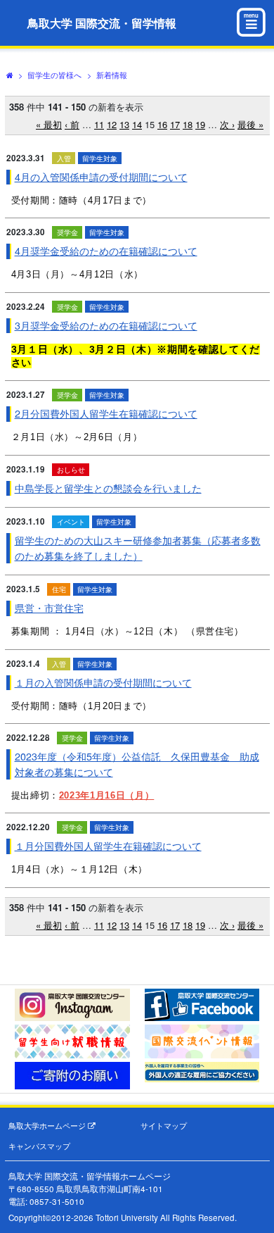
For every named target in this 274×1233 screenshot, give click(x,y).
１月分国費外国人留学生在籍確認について (108, 846)
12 (112, 124)
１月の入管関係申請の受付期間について (103, 682)
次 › (227, 124)
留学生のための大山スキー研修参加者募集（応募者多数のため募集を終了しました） (138, 547)
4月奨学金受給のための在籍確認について (106, 251)
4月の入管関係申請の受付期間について (101, 177)
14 (137, 124)
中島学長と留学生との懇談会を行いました (108, 488)
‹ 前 (72, 124)
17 (175, 124)
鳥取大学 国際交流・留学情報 (101, 23)
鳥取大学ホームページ (48, 1125)
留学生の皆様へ (54, 74)
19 (200, 124)
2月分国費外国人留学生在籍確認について (106, 413)
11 (99, 124)
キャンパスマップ (39, 1146)
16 (162, 124)
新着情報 (111, 74)
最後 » (250, 124)
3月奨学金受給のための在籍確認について (106, 325)
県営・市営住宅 (49, 608)
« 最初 (49, 124)
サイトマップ (164, 1125)
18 (188, 124)
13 (124, 124)
